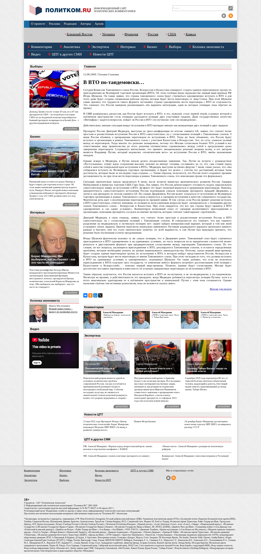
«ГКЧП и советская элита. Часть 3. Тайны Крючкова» (165, 316)
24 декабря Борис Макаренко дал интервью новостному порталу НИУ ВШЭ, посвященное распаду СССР (207, 424)
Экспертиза (100, 46)
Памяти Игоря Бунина (145, 421)
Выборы (175, 46)
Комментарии (41, 46)
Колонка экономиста (208, 46)
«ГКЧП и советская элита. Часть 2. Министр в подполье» (214, 316)
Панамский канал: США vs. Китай (50, 173)
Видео (35, 54)
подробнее (71, 128)
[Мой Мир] (95, 295)
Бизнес (152, 46)
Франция (131, 34)
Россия (153, 34)
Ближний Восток (80, 34)
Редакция (70, 23)
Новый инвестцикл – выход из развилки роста (63, 310)
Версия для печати (221, 289)
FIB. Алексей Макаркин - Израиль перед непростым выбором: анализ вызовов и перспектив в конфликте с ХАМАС (117, 447)
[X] (100, 295)
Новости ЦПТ (103, 54)
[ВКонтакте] (85, 295)
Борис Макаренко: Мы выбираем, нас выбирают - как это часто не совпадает (53, 259)
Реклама (54, 23)
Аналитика (71, 46)
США (172, 34)
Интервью (128, 46)
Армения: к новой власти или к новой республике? (154, 369)
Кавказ (191, 34)
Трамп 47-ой (39, 104)
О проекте (38, 23)
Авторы (85, 23)
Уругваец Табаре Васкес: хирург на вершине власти (207, 369)
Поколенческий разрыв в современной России (99, 369)
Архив (99, 23)
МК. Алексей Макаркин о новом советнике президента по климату (116, 456)
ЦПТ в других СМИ (67, 54)
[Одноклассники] (90, 295)
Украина (108, 34)
